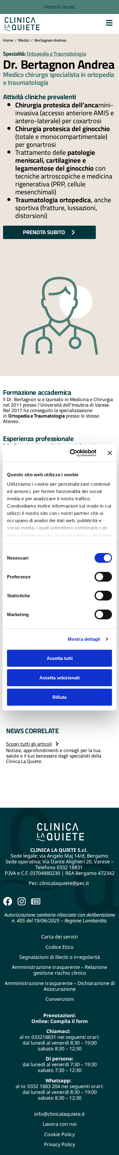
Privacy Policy (59, 1144)
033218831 (43, 1037)
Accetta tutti (60, 658)
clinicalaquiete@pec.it (64, 883)
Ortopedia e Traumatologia (56, 54)
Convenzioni (59, 999)
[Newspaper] (35, 901)
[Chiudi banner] (110, 453)
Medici (24, 40)
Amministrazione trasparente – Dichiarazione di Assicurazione (60, 986)
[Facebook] (7, 901)
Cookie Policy (59, 1134)
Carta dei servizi (59, 936)
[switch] (103, 576)
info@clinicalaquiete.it (59, 1114)
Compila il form (69, 1021)
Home (8, 40)
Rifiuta (59, 696)
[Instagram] (21, 901)
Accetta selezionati (59, 677)
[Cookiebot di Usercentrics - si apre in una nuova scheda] (72, 453)
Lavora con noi (60, 1124)
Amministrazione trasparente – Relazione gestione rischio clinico (59, 970)
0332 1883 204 (43, 1086)
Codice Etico (59, 947)
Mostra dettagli (84, 639)
